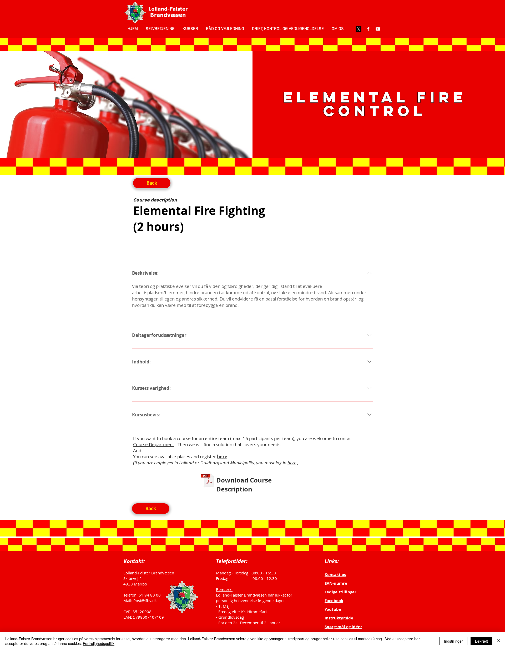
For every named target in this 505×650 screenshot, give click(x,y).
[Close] (499, 641)
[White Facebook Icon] (368, 29)
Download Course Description (244, 485)
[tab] (146, 250)
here (291, 463)
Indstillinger (453, 641)
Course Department (153, 444)
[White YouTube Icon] (378, 29)
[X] (358, 29)
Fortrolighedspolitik (98, 643)
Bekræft (481, 641)
